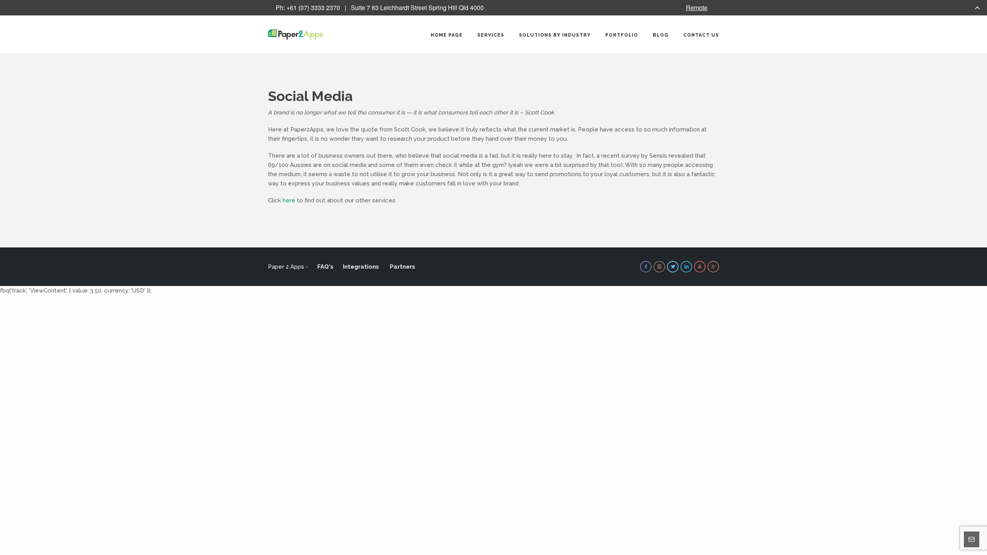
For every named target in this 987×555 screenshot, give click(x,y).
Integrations (361, 266)
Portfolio (621, 35)
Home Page (447, 35)
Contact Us (701, 35)
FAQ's (325, 266)
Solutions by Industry (555, 35)
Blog (661, 35)
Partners (402, 266)
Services (490, 35)
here (289, 200)
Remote (696, 7)
